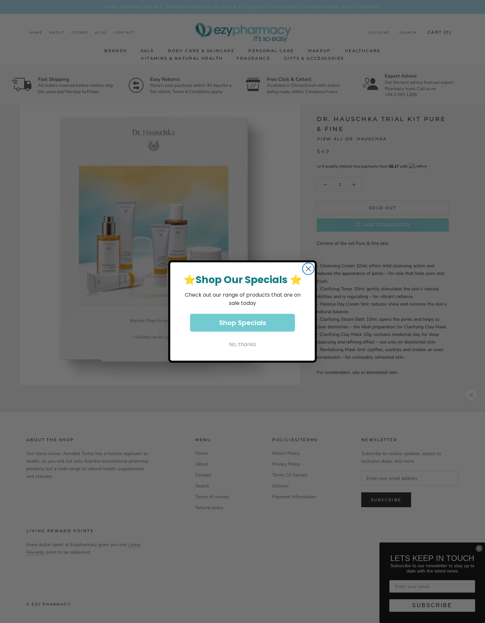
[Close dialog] (308, 269)
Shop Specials (242, 322)
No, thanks (242, 344)
